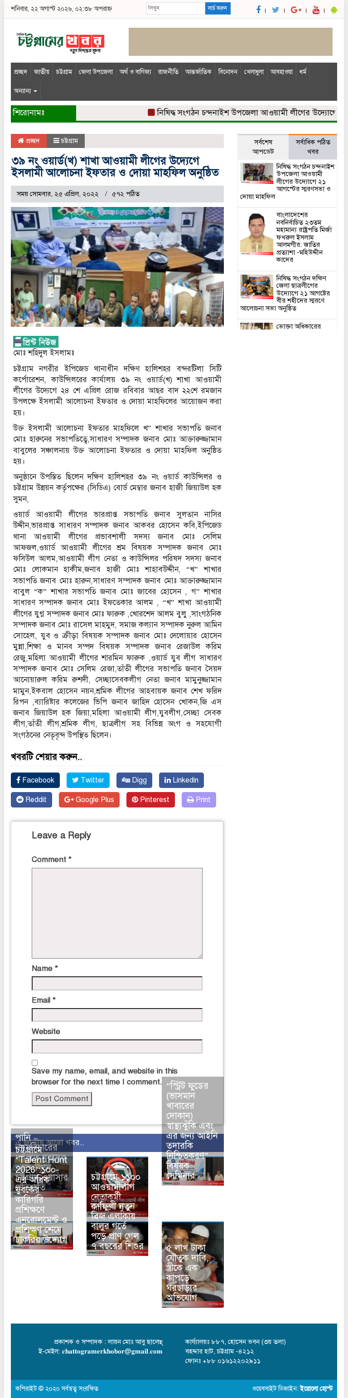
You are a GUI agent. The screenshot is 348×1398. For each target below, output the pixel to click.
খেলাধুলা (254, 72)
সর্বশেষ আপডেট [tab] (263, 147)
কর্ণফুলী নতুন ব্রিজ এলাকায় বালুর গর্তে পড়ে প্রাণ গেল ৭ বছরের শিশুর (117, 1226)
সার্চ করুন (217, 8)
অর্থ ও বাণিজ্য (135, 72)
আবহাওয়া (282, 72)
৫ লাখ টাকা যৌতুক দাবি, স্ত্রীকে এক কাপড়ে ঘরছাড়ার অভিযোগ (187, 1273)
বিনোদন (227, 72)
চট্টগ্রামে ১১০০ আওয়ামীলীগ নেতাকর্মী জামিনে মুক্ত (115, 1192)
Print (202, 799)
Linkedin (184, 780)
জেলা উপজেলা (96, 72)
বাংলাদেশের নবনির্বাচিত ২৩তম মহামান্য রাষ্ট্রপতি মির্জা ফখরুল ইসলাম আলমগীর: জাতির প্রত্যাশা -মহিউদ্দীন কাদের (304, 237)
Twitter (91, 780)
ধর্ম (303, 72)
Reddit (35, 799)
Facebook (37, 780)
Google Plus (94, 799)
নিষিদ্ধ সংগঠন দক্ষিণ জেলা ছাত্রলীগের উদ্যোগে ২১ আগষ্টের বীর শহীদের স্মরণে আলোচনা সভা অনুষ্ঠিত (285, 293)
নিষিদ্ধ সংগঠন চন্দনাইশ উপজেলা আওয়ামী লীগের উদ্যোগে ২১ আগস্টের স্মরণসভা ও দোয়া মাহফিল (287, 181)
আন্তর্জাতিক (198, 72)
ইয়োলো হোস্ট (316, 1389)
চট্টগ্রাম (64, 72)
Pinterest (153, 799)
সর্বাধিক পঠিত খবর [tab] (313, 147)
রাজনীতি (168, 72)
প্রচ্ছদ (20, 72)
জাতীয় (41, 72)
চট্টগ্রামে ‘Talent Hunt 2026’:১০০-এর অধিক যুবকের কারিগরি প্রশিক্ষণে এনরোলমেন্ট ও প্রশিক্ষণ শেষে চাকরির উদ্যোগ (41, 1194)
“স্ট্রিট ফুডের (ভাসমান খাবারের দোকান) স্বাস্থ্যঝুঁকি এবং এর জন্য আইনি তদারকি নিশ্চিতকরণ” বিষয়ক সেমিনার (192, 1130)
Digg (138, 780)
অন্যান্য (23, 91)
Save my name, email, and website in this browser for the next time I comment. (105, 1076)
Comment (52, 859)
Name (45, 968)
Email (44, 1000)
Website (46, 1031)
